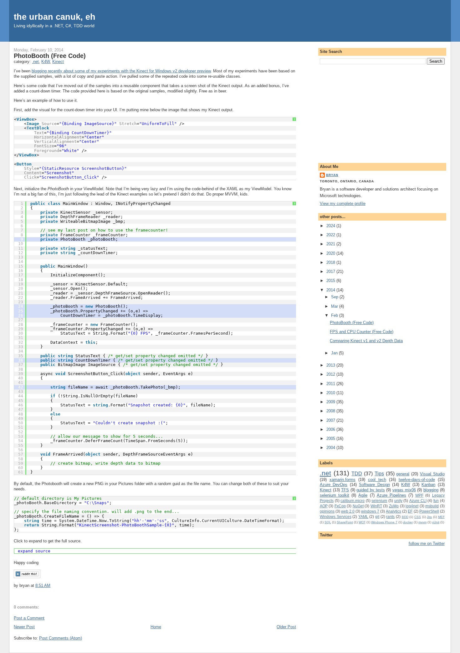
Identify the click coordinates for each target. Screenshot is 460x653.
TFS (345, 490)
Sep (335, 297)
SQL (328, 522)
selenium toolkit (334, 495)
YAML (363, 517)
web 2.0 (348, 511)
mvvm (422, 522)
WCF (362, 522)
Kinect (58, 61)
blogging (430, 490)
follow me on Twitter (427, 543)
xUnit (435, 522)
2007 (331, 420)
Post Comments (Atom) (60, 638)
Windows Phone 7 (384, 522)
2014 (331, 290)
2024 (331, 225)
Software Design (374, 484)
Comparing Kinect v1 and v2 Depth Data (366, 340)
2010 (331, 392)
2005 (331, 438)
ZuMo (394, 506)
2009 (331, 402)
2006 (331, 429)
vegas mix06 (404, 490)
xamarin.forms (342, 479)
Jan (335, 353)
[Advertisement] (382, 112)
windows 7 (370, 511)
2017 (331, 271)
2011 (331, 383)
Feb (335, 315)
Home (156, 626)
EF (410, 511)
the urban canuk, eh (54, 17)
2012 (331, 374)
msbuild (432, 506)
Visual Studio (432, 474)
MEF (441, 517)
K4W (45, 61)
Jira (429, 517)
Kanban (428, 484)
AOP (324, 506)
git (377, 517)
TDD (356, 473)
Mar (335, 306)
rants (390, 517)
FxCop (340, 506)
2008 (331, 411)
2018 (331, 262)
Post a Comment (29, 618)
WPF (419, 495)
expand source (34, 551)
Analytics (393, 511)
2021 (331, 244)
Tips (379, 473)
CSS (417, 517)
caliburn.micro (352, 501)
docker (408, 522)
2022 (331, 234)
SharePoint (345, 522)
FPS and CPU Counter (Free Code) (361, 331)
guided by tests (370, 490)
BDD (405, 517)
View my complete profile (342, 203)
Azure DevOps (333, 484)
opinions (327, 511)
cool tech (377, 479)
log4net (412, 506)
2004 (331, 447)
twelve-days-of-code (417, 479)
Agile (362, 495)
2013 (331, 365)
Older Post (286, 626)
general (402, 474)
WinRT (376, 506)
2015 (331, 280)
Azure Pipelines (391, 495)
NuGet (358, 506)
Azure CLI (418, 501)
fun (436, 501)
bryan (332, 175)
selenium (379, 501)
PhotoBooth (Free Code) (50, 55)
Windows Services (335, 517)
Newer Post (24, 626)
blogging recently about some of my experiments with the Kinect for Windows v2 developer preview (121, 71)
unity (398, 501)
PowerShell (429, 511)
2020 (331, 253)
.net (35, 61)
